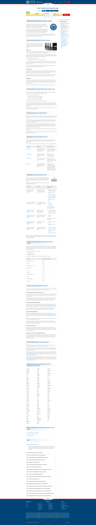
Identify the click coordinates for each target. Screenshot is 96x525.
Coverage (27, 506)
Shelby (49, 230)
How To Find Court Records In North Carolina (64, 23)
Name (44, 10)
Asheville (49, 210)
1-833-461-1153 (40, 2)
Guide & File (44, 321)
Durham (49, 202)
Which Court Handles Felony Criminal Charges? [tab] (35, 452)
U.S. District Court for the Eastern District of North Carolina (30, 190)
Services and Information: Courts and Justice (33, 432)
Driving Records (40, 507)
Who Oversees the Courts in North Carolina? (64, 30)
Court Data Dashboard (53, 247)
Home (27, 503)
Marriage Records (50, 505)
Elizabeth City (50, 189)
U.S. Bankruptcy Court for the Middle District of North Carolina (31, 222)
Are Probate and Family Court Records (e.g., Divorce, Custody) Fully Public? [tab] (39, 490)
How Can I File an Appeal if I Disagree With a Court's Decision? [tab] (37, 464)
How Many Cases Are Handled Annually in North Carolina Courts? (64, 36)
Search (66, 14)
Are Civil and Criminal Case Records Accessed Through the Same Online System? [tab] (40, 486)
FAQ (26, 505)
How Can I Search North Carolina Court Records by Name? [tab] (37, 481)
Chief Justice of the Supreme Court (44, 123)
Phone (48, 10)
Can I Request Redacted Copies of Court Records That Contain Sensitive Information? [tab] (41, 493)
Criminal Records (40, 505)
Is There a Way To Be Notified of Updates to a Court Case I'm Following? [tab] (39, 488)
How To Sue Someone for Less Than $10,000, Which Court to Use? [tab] (38, 457)
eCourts (51, 313)
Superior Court (29, 158)
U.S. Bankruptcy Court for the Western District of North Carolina (31, 228)
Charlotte (49, 211)
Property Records (50, 507)
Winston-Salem (50, 205)
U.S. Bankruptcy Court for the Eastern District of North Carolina (31, 216)
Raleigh (49, 197)
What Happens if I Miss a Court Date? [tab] (33, 462)
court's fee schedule (30, 330)
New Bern (49, 196)
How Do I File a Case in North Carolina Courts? (64, 38)
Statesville (49, 232)
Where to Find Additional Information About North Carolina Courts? (64, 45)
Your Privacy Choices (63, 505)
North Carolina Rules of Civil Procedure (41, 295)
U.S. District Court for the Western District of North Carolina (30, 211)
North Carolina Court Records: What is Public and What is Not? (64, 28)
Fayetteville (50, 192)
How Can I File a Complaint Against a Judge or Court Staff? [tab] (37, 471)
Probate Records (50, 506)
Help (26, 507)
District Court (28, 163)
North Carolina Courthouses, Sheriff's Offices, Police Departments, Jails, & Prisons (64, 42)
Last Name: (37, 13)
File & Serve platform (51, 314)
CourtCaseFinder (28, 25)
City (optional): (46, 13)
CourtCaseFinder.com (30, 2)
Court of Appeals (29, 154)
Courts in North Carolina (30, 435)
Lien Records (50, 504)
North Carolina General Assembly (36, 61)
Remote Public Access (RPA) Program (46, 54)
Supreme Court (29, 148)
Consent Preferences (67, 522)
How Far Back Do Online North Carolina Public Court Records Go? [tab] (38, 483)
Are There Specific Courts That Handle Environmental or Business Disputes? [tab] (39, 476)
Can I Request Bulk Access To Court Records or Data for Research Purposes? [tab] (39, 495)
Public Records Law (52, 92)
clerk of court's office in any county (50, 70)
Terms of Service (63, 503)
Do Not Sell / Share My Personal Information (65, 506)
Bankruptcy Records (40, 504)
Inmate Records (50, 503)
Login (26, 504)
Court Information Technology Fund (48, 65)
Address (56, 10)
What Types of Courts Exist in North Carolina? (64, 32)
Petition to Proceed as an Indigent (47, 308)
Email (52, 10)
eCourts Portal (38, 51)
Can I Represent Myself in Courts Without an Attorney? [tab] (36, 459)
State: (55, 13)
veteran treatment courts (33, 351)
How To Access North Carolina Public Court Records (64, 25)
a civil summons (52, 304)
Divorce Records (40, 506)
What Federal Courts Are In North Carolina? (64, 34)
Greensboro (50, 203)
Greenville (49, 194)
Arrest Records (40, 503)
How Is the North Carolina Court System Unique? (64, 40)
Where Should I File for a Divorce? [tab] (33, 444)
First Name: (28, 13)
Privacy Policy (63, 504)
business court (34, 356)
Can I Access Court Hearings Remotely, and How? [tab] (35, 474)
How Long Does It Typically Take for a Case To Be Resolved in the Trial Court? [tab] (40, 469)
